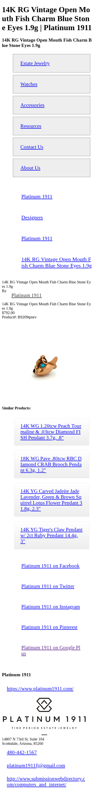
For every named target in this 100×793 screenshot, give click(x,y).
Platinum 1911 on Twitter (47, 586)
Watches (28, 84)
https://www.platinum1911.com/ (40, 688)
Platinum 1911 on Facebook (50, 565)
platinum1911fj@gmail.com (36, 765)
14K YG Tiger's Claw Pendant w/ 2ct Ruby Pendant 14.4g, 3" (51, 535)
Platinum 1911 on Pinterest (49, 627)
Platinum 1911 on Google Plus (50, 650)
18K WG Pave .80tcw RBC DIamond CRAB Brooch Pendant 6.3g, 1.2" (51, 464)
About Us (30, 168)
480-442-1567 (22, 752)
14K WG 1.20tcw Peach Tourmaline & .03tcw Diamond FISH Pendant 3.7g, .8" (50, 431)
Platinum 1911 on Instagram (50, 606)
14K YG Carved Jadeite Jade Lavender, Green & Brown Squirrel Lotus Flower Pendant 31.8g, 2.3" (51, 499)
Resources (30, 126)
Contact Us (31, 147)
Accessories (32, 105)
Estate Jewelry (35, 63)
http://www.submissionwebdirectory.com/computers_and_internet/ (46, 781)
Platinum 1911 (26, 295)
